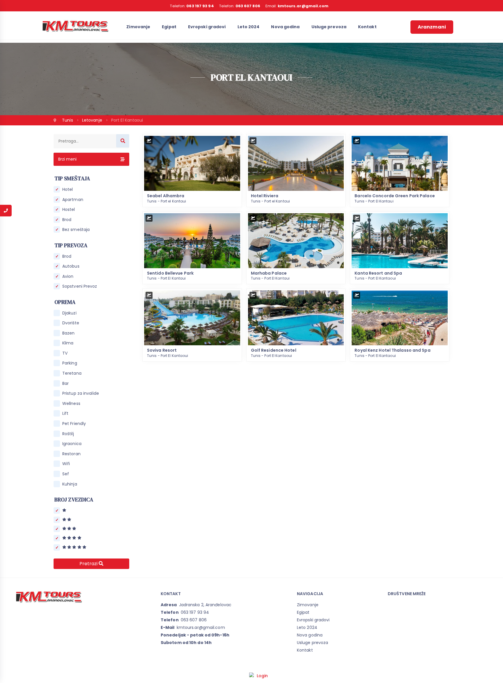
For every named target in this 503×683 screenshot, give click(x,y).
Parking (69, 363)
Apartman (72, 199)
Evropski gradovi (207, 27)
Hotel (67, 189)
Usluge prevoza (328, 27)
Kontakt (367, 27)
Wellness (71, 403)
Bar (65, 383)
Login (262, 676)
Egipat (169, 27)
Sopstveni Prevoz (79, 286)
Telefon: (192, 6)
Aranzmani (432, 27)
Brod (66, 220)
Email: (297, 6)
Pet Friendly (74, 423)
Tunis (68, 120)
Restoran (71, 454)
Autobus (70, 266)
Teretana (72, 373)
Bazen (68, 333)
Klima (68, 343)
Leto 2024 (249, 27)
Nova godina (285, 27)
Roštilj (68, 434)
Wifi (66, 464)
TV (65, 353)
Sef (65, 474)
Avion (68, 276)
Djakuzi (69, 313)
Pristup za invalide (80, 393)
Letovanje (92, 120)
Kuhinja (69, 484)
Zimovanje (138, 27)
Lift (65, 413)
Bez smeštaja (76, 229)
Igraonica (72, 444)
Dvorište (70, 323)
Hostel (68, 209)
